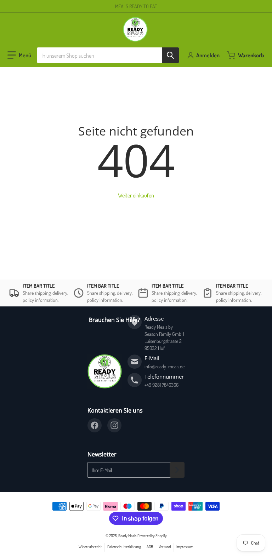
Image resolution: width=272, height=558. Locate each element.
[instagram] (114, 425)
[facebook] (94, 425)
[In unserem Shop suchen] (170, 55)
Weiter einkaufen (136, 195)
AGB (150, 546)
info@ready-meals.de (164, 366)
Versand (165, 546)
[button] (19, 55)
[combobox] (108, 55)
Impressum (184, 546)
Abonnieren (177, 470)
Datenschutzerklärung (124, 546)
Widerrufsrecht (90, 546)
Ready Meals (127, 535)
